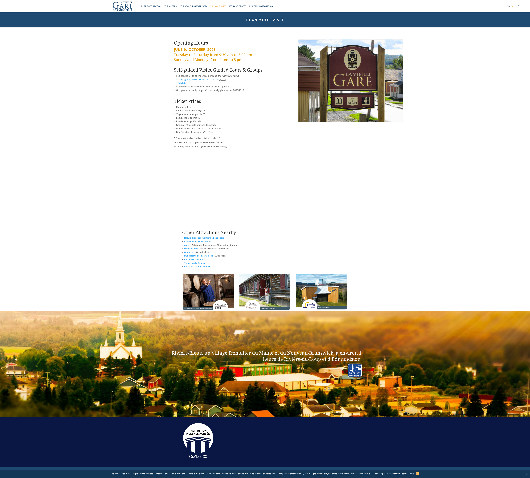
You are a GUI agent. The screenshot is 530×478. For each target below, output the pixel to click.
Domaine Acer (191, 248)
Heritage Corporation (261, 6)
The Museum (170, 6)
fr (508, 6)
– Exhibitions (183, 83)
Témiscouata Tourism (195, 262)
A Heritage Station (151, 6)
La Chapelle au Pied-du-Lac (197, 241)
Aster (187, 245)
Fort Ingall (189, 252)
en (512, 6)
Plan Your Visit (218, 6)
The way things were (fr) (193, 6)
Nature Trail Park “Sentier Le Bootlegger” (204, 237)
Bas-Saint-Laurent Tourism (197, 266)
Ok (417, 474)
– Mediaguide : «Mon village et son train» (197, 79)
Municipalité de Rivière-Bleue (198, 255)
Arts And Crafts (237, 6)
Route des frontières (194, 259)
